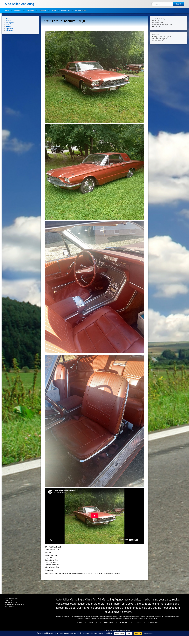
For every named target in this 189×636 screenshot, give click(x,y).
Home (6, 10)
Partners (42, 10)
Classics (8, 21)
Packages (30, 10)
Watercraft (9, 30)
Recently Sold (80, 10)
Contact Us (65, 10)
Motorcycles (10, 23)
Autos (8, 19)
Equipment (9, 29)
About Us (17, 10)
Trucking (8, 27)
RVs (7, 25)
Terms (53, 10)
